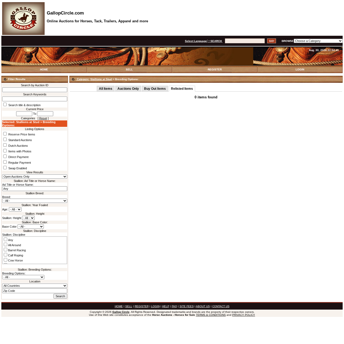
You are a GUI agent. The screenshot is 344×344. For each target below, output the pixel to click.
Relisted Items (182, 89)
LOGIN (300, 69)
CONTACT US (221, 306)
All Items (105, 89)
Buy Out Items (155, 89)
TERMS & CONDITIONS (211, 314)
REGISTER (215, 69)
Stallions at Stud (101, 79)
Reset (43, 118)
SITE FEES (187, 306)
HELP (165, 306)
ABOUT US (203, 306)
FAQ (174, 306)
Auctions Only (128, 89)
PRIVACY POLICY (243, 314)
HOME (44, 69)
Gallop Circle (121, 311)
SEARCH (216, 41)
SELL (129, 69)
